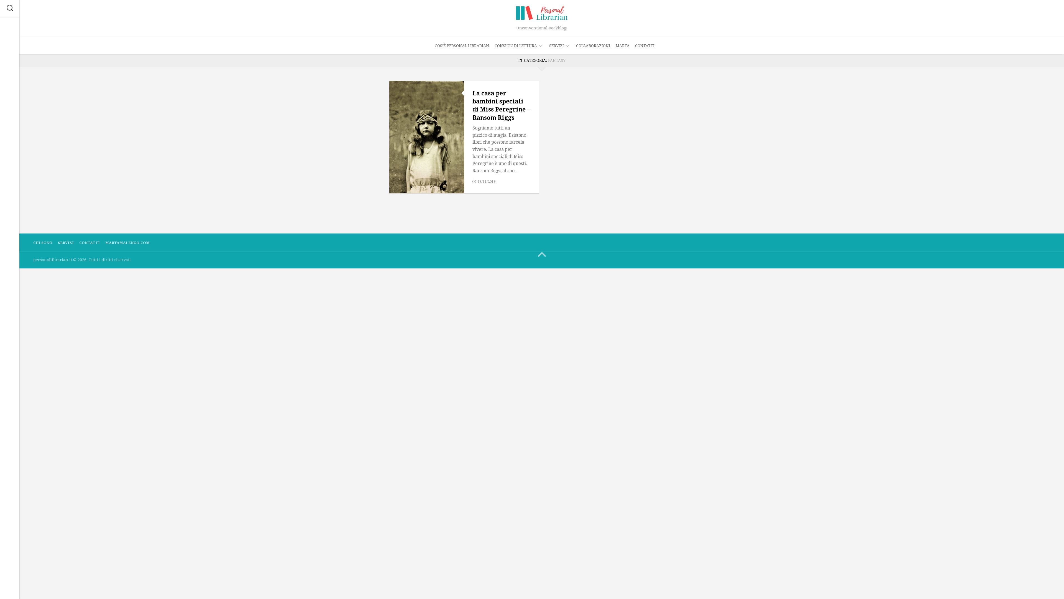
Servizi (556, 46)
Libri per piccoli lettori (421, 181)
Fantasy (402, 174)
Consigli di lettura (516, 46)
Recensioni (406, 187)
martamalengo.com (127, 243)
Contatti (644, 46)
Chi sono (42, 243)
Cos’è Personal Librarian (462, 46)
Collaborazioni (593, 46)
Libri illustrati (431, 174)
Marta (623, 46)
